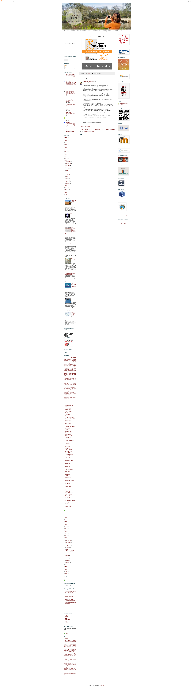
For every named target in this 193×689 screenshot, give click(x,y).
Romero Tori (67, 491)
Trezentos (67, 503)
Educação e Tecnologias (70, 360)
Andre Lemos (68, 415)
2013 (66, 160)
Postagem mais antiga (110, 129)
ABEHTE (65, 394)
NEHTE (66, 475)
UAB (73, 385)
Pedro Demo (67, 483)
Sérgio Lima (67, 497)
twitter (65, 387)
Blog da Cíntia (68, 423)
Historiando (67, 457)
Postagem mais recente (85, 129)
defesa (75, 385)
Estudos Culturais (68, 373)
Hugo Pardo (67, 458)
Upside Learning (68, 505)
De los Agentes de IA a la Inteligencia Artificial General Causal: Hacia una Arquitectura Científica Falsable (71, 85)
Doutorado (66, 365)
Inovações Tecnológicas (68, 660)
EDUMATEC (73, 357)
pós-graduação (73, 364)
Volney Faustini (68, 506)
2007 (66, 194)
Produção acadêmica (68, 385)
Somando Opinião (69, 492)
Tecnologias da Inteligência (70, 500)
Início (64, 30)
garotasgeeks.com (70, 131)
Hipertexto (74, 359)
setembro (68, 167)
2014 (66, 158)
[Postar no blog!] (96, 73)
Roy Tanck (73, 52)
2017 (66, 153)
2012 (66, 185)
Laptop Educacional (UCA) (73, 300)
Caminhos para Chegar (70, 426)
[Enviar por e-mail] (95, 73)
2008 (66, 192)
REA (66, 489)
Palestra (74, 384)
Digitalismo (68, 129)
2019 (66, 149)
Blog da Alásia (68, 422)
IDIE (66, 618)
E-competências (68, 445)
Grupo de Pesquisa (72, 653)
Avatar (65, 670)
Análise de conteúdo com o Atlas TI (73, 260)
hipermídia (69, 669)
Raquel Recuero (68, 488)
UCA (69, 364)
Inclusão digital (72, 374)
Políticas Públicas (73, 655)
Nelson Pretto (68, 477)
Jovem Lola (67, 466)
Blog (65, 379)
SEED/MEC (67, 619)
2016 (66, 154)
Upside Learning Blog (70, 118)
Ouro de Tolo (68, 97)
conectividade (66, 398)
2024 (66, 140)
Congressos (69, 379)
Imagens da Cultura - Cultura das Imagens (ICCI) (70, 600)
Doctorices (67, 443)
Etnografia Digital (68, 451)
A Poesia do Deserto (73, 201)
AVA (68, 394)
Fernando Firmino (68, 452)
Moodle (71, 384)
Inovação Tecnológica (70, 74)
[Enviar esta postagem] (92, 73)
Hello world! (68, 119)
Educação (69, 366)
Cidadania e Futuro (69, 431)
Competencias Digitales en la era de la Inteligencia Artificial (70, 108)
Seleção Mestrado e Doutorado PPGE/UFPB (72, 215)
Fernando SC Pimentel (88, 81)
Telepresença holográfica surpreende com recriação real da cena (70, 76)
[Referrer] (66, 633)
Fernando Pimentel (69, 454)
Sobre (68, 30)
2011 (66, 187)
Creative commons (72, 659)
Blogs (65, 366)
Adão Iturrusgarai (68, 411)
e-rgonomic (68, 122)
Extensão (109, 30)
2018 (66, 151)
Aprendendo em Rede (69, 417)
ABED (75, 371)
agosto (67, 168)
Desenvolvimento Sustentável (69, 672)
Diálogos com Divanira (69, 442)
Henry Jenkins (68, 455)
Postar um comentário (85, 126)
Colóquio (65, 664)
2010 (66, 189)
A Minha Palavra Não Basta (70, 404)
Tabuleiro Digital (68, 498)
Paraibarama (67, 481)
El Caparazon (68, 448)
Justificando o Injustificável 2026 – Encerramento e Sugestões (70, 100)
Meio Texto (67, 471)
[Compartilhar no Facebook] (99, 73)
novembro (68, 163)
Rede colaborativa (70, 378)
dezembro (68, 161)
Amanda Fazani (73, 53)
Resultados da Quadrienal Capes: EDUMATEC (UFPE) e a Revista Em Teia (70, 593)
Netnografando (68, 478)
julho (67, 170)
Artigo (68, 375)
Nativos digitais (69, 254)
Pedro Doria (67, 485)
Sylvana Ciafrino (68, 495)
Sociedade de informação (69, 392)
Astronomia (66, 382)
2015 (66, 156)
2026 (66, 137)
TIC (75, 392)
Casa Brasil (74, 670)
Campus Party (69, 670)
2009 (66, 191)
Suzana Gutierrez (68, 494)
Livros (89, 30)
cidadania (74, 397)
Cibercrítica (67, 428)
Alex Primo (67, 412)
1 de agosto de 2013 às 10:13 (89, 123)
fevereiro (68, 181)
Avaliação (66, 663)
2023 (66, 142)
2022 (66, 144)
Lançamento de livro (68, 369)
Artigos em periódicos (81, 30)
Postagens (68, 65)
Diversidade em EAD (69, 440)
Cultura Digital (67, 363)
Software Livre (73, 370)
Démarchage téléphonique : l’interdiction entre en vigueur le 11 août (71, 93)
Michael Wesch (68, 472)
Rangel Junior (68, 486)
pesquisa (74, 365)
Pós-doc (104, 30)
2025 (66, 139)
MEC (65, 375)
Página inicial (97, 129)
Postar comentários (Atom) (88, 131)
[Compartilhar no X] (97, 73)
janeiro (68, 183)
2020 (66, 147)
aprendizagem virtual (68, 393)
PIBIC (71, 397)
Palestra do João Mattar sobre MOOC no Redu (71, 173)
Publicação (74, 361)
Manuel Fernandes (69, 469)
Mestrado (66, 361)
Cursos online (66, 655)
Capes (71, 375)
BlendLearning (71, 394)
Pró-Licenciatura (73, 389)
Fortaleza (71, 673)
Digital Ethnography (70, 91)
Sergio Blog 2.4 (69, 112)
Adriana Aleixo (68, 408)
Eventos (69, 359)
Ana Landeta (67, 414)
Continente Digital (69, 432)
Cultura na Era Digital (69, 435)
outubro (68, 165)
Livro (70, 361)
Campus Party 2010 (72, 663)
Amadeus (74, 380)
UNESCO (70, 380)
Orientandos (115, 30)
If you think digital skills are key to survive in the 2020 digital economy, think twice (70, 124)
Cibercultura (70, 382)
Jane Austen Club (68, 462)
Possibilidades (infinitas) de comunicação (70, 274)
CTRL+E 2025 (68, 598)
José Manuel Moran (69, 465)
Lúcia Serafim (68, 468)
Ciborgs (66, 429)
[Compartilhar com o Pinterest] (100, 73)
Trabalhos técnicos (96, 30)
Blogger (102, 685)
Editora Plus (67, 446)
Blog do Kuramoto (69, 425)
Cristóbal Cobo (68, 434)
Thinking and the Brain (69, 502)
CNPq (68, 387)
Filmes (70, 658)
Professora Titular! (69, 596)
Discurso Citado (68, 438)
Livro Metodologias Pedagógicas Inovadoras (73, 286)
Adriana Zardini (68, 409)
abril (67, 178)
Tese (121, 30)
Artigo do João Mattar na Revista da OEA (70, 244)
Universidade (73, 368)
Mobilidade (67, 474)
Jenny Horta (67, 463)
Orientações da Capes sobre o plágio (73, 314)
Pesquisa (73, 30)
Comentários (68, 68)
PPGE (75, 369)
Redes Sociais (67, 370)
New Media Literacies (69, 480)
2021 (66, 146)
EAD (65, 359)
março (67, 180)
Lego (72, 388)
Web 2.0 (70, 365)
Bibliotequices (68, 420)
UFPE (66, 358)
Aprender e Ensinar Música (70, 418)
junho (67, 176)
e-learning (74, 393)
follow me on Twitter (125, 215)
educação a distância (68, 371)
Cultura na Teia (68, 437)
